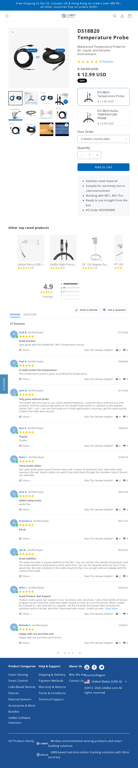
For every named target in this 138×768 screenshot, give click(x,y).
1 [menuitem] (65, 652)
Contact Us (76, 681)
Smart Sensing (18, 674)
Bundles (13, 711)
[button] (7, 16)
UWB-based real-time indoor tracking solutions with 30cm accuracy (88, 754)
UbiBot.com (110, 688)
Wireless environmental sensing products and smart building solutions (85, 743)
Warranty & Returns (52, 687)
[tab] (86, 310)
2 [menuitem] (69, 652)
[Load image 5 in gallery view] (15, 114)
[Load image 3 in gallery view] (47, 98)
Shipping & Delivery (52, 674)
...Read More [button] (110, 608)
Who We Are (77, 674)
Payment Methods (51, 681)
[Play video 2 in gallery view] (62, 129)
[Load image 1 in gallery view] (15, 98)
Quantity (83, 148)
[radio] (71, 284)
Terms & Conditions (52, 693)
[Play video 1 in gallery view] (47, 129)
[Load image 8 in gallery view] (62, 114)
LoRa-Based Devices (22, 687)
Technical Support (51, 699)
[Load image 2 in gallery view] (31, 98)
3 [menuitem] (73, 652)
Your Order (85, 132)
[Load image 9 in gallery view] (15, 129)
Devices (13, 693)
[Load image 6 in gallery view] (31, 114)
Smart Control (18, 681)
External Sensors (19, 699)
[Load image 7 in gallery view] (47, 114)
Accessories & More (21, 705)
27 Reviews (106, 61)
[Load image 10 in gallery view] (31, 129)
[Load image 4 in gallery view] (62, 98)
